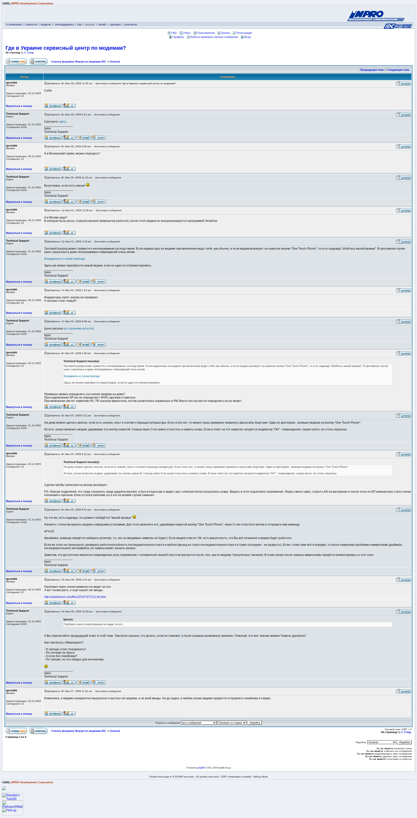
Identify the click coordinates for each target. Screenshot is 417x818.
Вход (247, 36)
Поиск (187, 32)
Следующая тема (398, 69)
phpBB (201, 767)
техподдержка (64, 24)
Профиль (178, 36)
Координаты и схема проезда (64, 258)
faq (79, 24)
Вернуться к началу (19, 106)
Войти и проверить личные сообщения (214, 36)
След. (30, 52)
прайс (102, 24)
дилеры (115, 24)
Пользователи (206, 32)
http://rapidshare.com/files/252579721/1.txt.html (75, 597)
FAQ (174, 32)
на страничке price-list (79, 328)
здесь (62, 121)
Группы (225, 32)
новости (31, 24)
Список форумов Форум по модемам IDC (78, 61)
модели (46, 24)
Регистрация (244, 32)
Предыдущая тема (372, 69)
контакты (131, 24)
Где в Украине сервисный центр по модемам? (66, 48)
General (115, 61)
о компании (14, 24)
